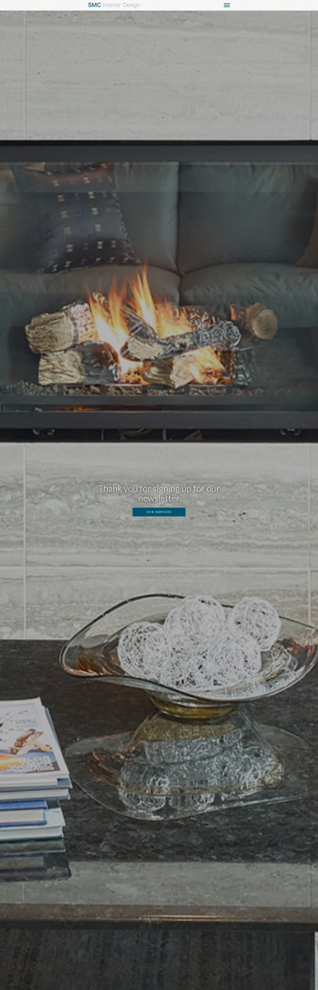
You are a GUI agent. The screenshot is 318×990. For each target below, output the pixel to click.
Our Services (159, 512)
